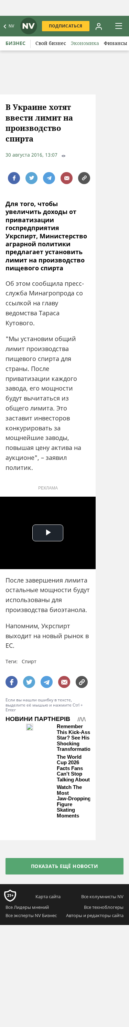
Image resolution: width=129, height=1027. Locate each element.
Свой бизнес (50, 43)
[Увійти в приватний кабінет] (98, 26)
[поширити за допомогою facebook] (14, 178)
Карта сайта (48, 896)
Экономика (85, 43)
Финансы (115, 43)
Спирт (29, 661)
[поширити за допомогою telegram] (49, 178)
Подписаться (66, 26)
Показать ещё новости (64, 866)
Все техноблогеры (103, 907)
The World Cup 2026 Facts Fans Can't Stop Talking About (73, 768)
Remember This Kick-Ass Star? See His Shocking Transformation (75, 738)
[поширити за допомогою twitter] (31, 178)
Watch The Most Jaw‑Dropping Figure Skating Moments (74, 802)
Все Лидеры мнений (27, 907)
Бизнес (15, 43)
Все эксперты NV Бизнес (31, 915)
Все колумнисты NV (102, 896)
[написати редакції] (67, 178)
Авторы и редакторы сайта (94, 915)
